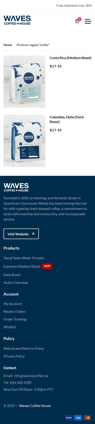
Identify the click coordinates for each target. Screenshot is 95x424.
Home (8, 45)
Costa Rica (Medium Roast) (70, 58)
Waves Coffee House (35, 405)
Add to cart (24, 100)
